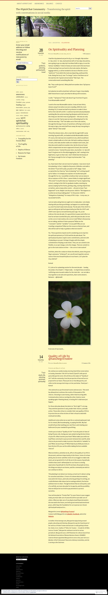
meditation (19, 576)
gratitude (28, 102)
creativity (18, 99)
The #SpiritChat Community (30, 9)
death (40, 375)
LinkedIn (69, 514)
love (26, 110)
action (17, 92)
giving (23, 102)
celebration (20, 97)
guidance (42, 66)
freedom (19, 102)
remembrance (24, 113)
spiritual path (40, 70)
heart (24, 105)
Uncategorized (63, 363)
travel (43, 72)
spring (28, 126)
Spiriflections (19, 582)
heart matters (19, 107)
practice (69, 54)
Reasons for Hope (24, 153)
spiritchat (42, 379)
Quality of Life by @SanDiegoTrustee (60, 357)
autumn (21, 92)
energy (22, 99)
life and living (62, 54)
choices (59, 4)
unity (28, 131)
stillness (18, 128)
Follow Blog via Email (21, 42)
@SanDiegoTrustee (67, 511)
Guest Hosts (19, 569)
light (17, 110)
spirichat (18, 118)
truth (25, 131)
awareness (20, 94)
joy (29, 107)
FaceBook (76, 514)
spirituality (41, 381)
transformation (19, 131)
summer (22, 128)
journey (26, 107)
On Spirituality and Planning (66, 49)
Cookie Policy (33, 592)
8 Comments (87, 54)
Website (51, 516)
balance (49, 4)
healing (19, 105)
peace (28, 110)
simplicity (26, 115)
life (44, 375)
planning (42, 68)
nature (18, 578)
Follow (21, 67)
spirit (23, 118)
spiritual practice (21, 126)
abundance (39, 4)
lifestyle (18, 575)
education (19, 566)
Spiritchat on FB (22, 85)
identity (18, 571)
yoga (17, 587)
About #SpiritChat (24, 4)
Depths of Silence (24, 150)
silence (21, 115)
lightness (21, 110)
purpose (18, 112)
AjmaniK (56, 54)
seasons (17, 115)
